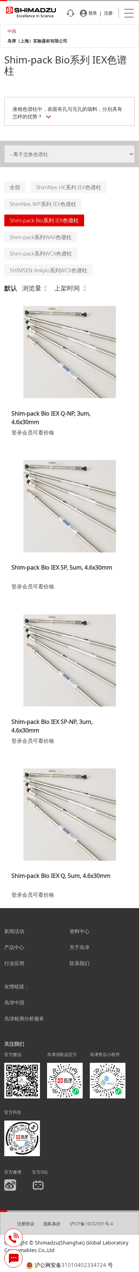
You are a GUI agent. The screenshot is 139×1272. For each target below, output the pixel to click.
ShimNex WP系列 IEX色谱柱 (43, 203)
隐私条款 (52, 1224)
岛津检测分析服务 (24, 1018)
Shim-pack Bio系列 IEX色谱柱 (44, 220)
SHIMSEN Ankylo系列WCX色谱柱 (48, 270)
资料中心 (79, 931)
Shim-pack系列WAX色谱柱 (41, 237)
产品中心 (14, 947)
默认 (10, 288)
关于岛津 (79, 947)
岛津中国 (14, 1002)
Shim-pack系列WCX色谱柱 (41, 253)
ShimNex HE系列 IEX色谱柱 (68, 187)
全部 (15, 187)
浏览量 (31, 288)
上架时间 (67, 288)
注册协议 (25, 1224)
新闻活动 (14, 931)
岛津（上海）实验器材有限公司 (37, 41)
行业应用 (14, 963)
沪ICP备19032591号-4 (91, 1224)
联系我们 (79, 963)
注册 (108, 13)
